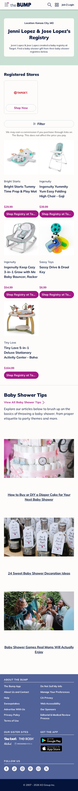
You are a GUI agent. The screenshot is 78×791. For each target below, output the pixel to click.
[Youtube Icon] (38, 768)
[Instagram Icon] (22, 768)
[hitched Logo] (8, 743)
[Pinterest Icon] (30, 768)
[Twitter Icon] (46, 768)
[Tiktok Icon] (14, 768)
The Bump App (12, 686)
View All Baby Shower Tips (22, 402)
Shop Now (21, 108)
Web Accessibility (50, 703)
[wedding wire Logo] (23, 743)
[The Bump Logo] (20, 5)
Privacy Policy (12, 714)
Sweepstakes (12, 703)
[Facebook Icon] (6, 768)
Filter (41, 124)
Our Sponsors (48, 709)
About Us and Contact (16, 691)
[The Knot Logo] (10, 738)
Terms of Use (11, 720)
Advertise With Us (14, 709)
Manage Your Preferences (55, 691)
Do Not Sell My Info (51, 686)
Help (6, 697)
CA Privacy (46, 697)
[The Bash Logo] (26, 738)
